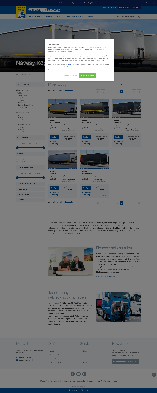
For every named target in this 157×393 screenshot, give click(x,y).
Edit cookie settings (70, 75)
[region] (79, 60)
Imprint (50, 69)
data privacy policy (73, 64)
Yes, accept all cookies (87, 75)
